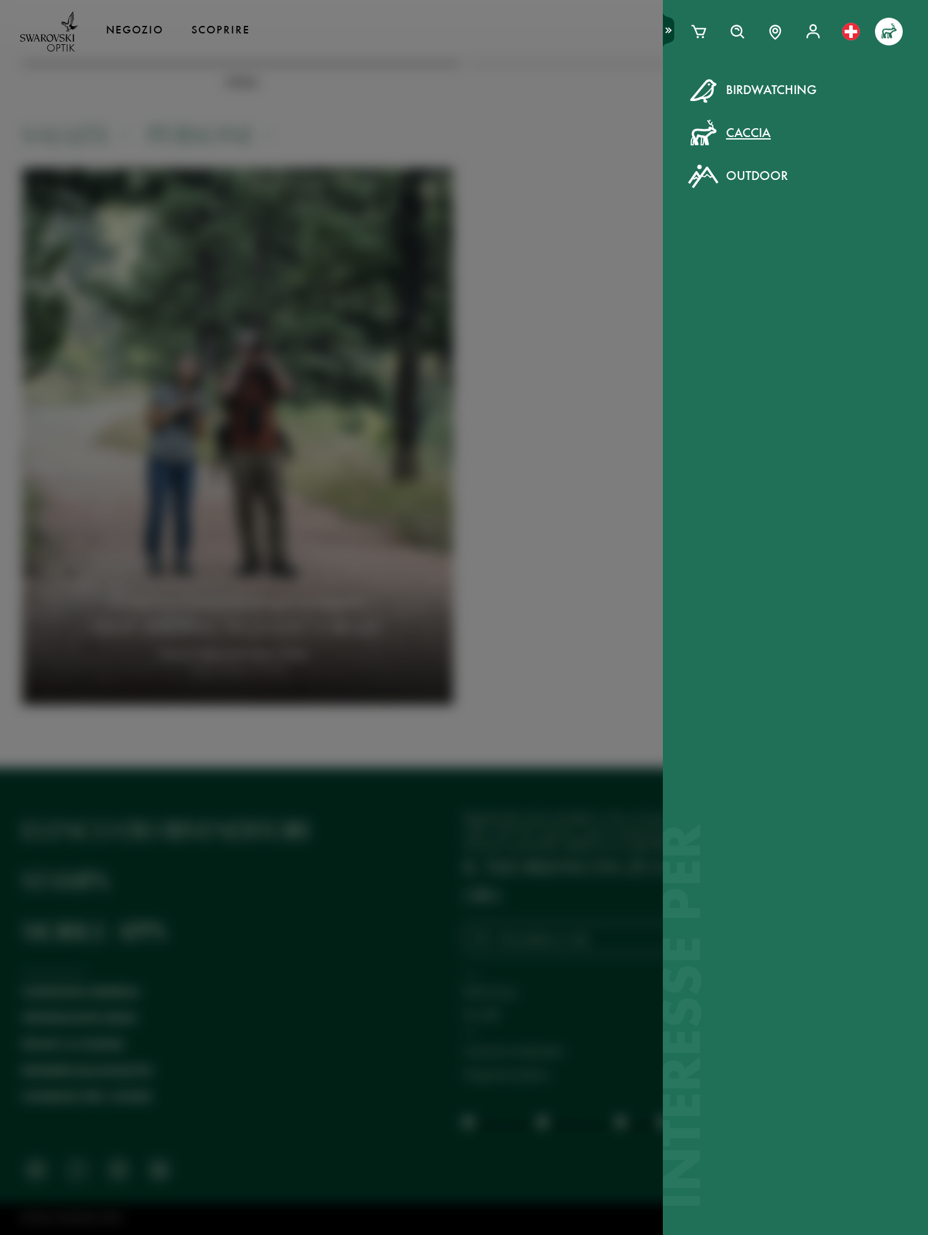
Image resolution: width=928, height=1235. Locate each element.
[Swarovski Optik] (49, 31)
